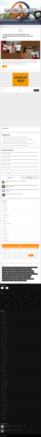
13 (20, 253)
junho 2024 (3, 367)
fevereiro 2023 (4, 400)
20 (20, 255)
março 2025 (3, 348)
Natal (17, 273)
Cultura (4, 204)
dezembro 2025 (4, 329)
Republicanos (14, 278)
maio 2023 (3, 394)
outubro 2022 (4, 409)
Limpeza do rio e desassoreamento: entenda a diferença (16, 181)
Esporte (4, 211)
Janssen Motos (19, 272)
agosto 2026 (4, 312)
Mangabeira (5, 273)
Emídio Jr (13, 272)
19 (15, 255)
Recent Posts (29, 177)
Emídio (9, 272)
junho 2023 (3, 392)
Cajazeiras (7, 296)
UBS (15, 280)
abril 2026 (3, 321)
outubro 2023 (4, 384)
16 (36, 253)
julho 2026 (3, 315)
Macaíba (32, 272)
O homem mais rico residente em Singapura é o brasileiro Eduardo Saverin (15, 141)
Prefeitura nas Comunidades (8, 277)
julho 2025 (3, 340)
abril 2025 (3, 346)
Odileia (4, 275)
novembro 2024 (4, 356)
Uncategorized (5, 238)
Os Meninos (15, 275)
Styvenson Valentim (29, 278)
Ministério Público (11, 273)
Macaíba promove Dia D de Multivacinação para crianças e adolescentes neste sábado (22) (17, 139)
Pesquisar (3, 88)
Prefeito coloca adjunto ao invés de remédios (13, 193)
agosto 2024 (4, 363)
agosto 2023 (4, 388)
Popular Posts (10, 177)
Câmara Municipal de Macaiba (8, 270)
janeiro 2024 (4, 377)
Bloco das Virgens (22, 267)
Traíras (11, 280)
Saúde (4, 232)
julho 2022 (3, 415)
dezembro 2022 (4, 404)
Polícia (4, 225)
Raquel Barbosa (19, 277)
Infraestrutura (5, 215)
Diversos (4, 206)
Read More (5, 66)
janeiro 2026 (4, 327)
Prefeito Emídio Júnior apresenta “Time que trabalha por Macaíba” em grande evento (16, 145)
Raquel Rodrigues (27, 277)
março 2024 (3, 373)
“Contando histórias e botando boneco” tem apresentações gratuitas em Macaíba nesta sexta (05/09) (17, 36)
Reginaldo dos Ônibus (6, 278)
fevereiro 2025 (4, 350)
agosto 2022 (4, 413)
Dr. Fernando (24, 270)
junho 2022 (3, 417)
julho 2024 (3, 365)
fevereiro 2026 (4, 325)
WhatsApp (24, 280)
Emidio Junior (30, 270)
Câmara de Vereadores (18, 296)
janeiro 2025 (4, 352)
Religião (4, 229)
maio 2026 (3, 319)
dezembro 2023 (4, 379)
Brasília (2, 296)
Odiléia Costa (9, 275)
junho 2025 (3, 342)
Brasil (36, 267)
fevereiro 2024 (4, 375)
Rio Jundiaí (20, 278)
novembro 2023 (4, 381)
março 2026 (3, 323)
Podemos (20, 275)
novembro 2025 (4, 331)
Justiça (4, 219)
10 (4, 253)
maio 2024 (3, 369)
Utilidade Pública (5, 240)
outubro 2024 (4, 358)
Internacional (5, 217)
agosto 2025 (4, 338)
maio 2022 (3, 419)
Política (4, 227)
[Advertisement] (20, 79)
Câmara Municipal (26, 296)
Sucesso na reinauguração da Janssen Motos (12, 429)
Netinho (28, 273)
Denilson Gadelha (17, 270)
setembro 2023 (4, 386)
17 (4, 255)
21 (25, 255)
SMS (24, 278)
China (12, 296)
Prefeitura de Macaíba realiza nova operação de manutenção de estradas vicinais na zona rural (18, 143)
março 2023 (3, 398)
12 (15, 253)
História (4, 213)
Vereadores (19, 280)
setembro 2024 (4, 361)
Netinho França (34, 273)
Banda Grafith (14, 267)
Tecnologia (5, 234)
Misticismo (4, 221)
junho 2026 (3, 317)
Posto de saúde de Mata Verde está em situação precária (15, 425)
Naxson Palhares (23, 273)
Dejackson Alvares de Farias (10, 39)
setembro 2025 (4, 335)
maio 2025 (3, 344)
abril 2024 (3, 371)
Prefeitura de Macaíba (27, 275)
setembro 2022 (4, 411)
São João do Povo (6, 280)
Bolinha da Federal (30, 267)
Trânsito (4, 236)
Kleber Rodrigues (26, 272)
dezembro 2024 (4, 354)
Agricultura (4, 202)
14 (25, 253)
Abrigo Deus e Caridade (7, 267)
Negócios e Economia (6, 223)
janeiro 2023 (4, 402)
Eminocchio (5, 272)
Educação (4, 209)
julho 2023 (3, 390)
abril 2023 (3, 396)
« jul (2, 261)
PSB (14, 277)
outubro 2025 (4, 333)
